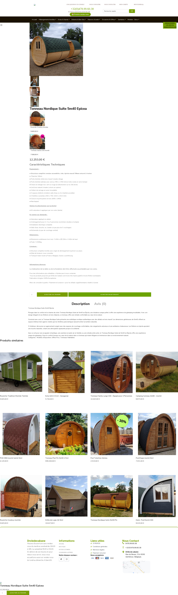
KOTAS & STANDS (64, 549)
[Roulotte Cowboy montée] (21, 496)
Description (81, 304)
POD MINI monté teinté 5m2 (11, 458)
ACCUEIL (61, 544)
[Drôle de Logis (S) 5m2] (66, 496)
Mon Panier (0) (138, 4)
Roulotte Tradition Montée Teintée (14, 396)
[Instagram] (66, 559)
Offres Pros (56, 337)
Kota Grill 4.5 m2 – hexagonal (56, 396)
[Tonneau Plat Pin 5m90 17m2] (66, 434)
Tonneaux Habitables (67, 337)
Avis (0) (100, 304)
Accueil (34, 20)
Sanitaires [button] (121, 20)
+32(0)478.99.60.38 (82, 8)
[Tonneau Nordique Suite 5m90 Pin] (112, 496)
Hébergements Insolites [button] (47, 20)
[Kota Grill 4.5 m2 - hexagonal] (66, 372)
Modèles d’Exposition (44, 337)
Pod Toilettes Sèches (99, 458)
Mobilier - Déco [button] (133, 20)
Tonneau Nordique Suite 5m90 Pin (104, 520)
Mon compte (123, 4)
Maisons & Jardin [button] (93, 20)
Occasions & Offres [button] (108, 20)
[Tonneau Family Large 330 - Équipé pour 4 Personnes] (112, 372)
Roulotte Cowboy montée (10, 520)
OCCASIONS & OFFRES (66, 552)
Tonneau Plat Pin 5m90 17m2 (57, 458)
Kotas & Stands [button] (63, 20)
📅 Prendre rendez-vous (80, 14)
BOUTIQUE (62, 546)
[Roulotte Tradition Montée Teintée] (21, 372)
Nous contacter (109, 4)
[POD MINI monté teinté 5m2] (21, 434)
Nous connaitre (94, 4)
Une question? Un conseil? (75, 4)
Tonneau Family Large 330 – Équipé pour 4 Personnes (111, 396)
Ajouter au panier (52, 294)
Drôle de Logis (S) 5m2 (54, 520)
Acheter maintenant (110, 294)
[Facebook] (61, 559)
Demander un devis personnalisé (170, 25)
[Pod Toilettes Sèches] (112, 434)
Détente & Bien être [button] (78, 20)
